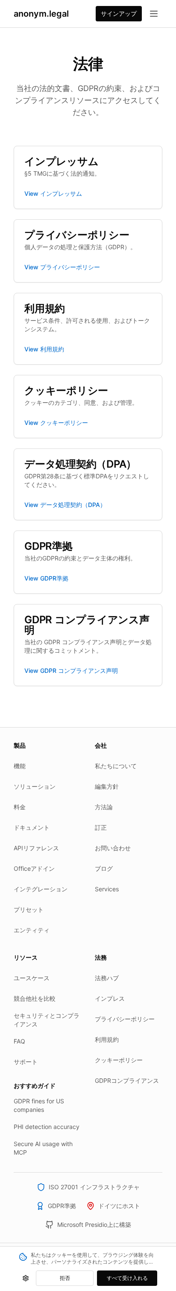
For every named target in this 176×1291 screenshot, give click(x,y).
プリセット (29, 909)
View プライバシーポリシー (62, 267)
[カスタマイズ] (25, 1278)
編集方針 (107, 786)
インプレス (110, 998)
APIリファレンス (36, 848)
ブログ (104, 868)
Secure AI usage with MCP (43, 1148)
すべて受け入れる (127, 1278)
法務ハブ (107, 978)
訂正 (101, 827)
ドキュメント (32, 827)
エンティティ (32, 930)
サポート (26, 1061)
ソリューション (35, 786)
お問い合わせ (113, 848)
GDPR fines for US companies (39, 1105)
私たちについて (116, 765)
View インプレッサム (53, 193)
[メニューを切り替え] (153, 13)
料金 (20, 807)
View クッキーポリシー (56, 422)
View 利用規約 (44, 349)
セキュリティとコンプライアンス (46, 1020)
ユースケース (32, 978)
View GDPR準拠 (46, 578)
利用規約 (107, 1039)
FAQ (19, 1041)
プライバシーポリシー (125, 1019)
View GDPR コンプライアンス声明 (71, 670)
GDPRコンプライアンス (127, 1080)
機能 (20, 765)
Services (107, 889)
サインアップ (119, 13)
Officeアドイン (34, 868)
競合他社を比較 (35, 998)
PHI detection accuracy (46, 1126)
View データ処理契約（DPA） (65, 504)
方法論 (104, 807)
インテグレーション (40, 889)
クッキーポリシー (119, 1060)
